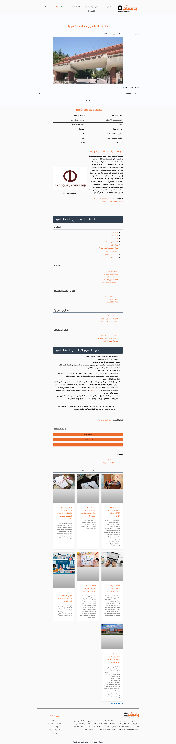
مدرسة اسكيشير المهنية (109, 319)
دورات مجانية (77, 7)
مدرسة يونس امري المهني (109, 322)
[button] (45, 6)
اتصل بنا (91, 11)
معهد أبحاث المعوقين (110, 274)
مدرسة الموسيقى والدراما (109, 335)
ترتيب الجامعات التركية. (110, 463)
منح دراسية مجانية (93, 7)
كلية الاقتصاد (113, 299)
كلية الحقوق (114, 245)
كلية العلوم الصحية (111, 254)
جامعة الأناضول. (112, 460)
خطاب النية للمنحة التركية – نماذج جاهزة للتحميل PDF (112, 588)
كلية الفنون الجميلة (111, 242)
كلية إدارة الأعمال (112, 302)
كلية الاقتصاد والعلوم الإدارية (108, 248)
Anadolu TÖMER (94, 390)
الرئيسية (107, 7)
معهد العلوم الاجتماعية (110, 282)
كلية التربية (114, 239)
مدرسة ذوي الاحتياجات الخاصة (108, 338)
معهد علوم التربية (112, 271)
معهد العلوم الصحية (111, 280)
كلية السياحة (114, 257)
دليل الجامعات (129, 34)
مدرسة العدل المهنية (111, 316)
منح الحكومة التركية (104, 420)
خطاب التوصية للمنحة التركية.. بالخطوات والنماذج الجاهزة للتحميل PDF (64, 513)
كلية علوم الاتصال (112, 251)
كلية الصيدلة (114, 233)
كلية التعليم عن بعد (111, 296)
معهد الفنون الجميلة (111, 277)
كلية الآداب (114, 236)
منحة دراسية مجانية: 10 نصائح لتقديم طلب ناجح (89, 588)
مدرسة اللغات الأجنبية (110, 341)
